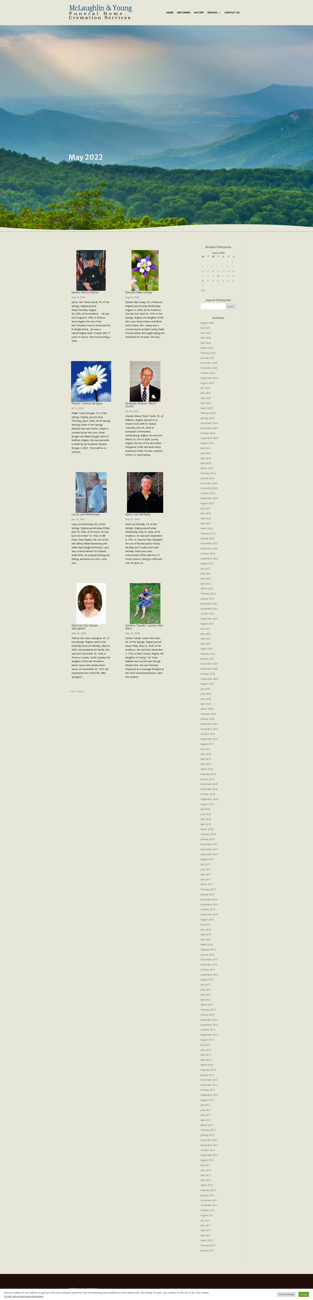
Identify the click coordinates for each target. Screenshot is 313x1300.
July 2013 (205, 1104)
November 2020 (209, 668)
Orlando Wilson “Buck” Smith (141, 404)
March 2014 (207, 1064)
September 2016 (209, 914)
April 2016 (206, 939)
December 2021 (209, 603)
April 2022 (206, 583)
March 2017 (207, 884)
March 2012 (207, 1185)
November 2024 (209, 428)
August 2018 (207, 804)
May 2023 (206, 518)
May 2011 (206, 1230)
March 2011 (207, 1240)
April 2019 (206, 764)
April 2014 (206, 1059)
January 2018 (207, 839)
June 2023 (206, 513)
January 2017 (207, 894)
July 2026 (205, 327)
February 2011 (208, 1245)
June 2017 (206, 869)
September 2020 (209, 678)
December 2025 (209, 362)
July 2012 (205, 1165)
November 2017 (209, 849)
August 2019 (207, 743)
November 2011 (209, 1205)
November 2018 (209, 789)
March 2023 (207, 528)
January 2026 (207, 357)
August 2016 (207, 919)
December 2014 (209, 1019)
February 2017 (208, 889)
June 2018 (206, 814)
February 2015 (208, 1009)
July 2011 (205, 1220)
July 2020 (205, 688)
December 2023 (209, 483)
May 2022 (206, 578)
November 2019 (209, 729)
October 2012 (208, 1150)
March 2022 (207, 588)
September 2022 (209, 558)
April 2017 (206, 879)
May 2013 (206, 1115)
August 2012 (207, 1160)
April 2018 (206, 824)
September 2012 (209, 1155)
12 (212, 271)
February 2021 (208, 653)
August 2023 (207, 503)
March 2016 (207, 944)
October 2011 (208, 1210)
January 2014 (207, 1074)
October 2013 (208, 1089)
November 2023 (209, 488)
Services (212, 12)
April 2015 (206, 999)
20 (218, 276)
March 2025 (207, 408)
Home (169, 12)
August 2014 (207, 1039)
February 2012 (208, 1190)
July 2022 (205, 568)
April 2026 (206, 342)
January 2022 (207, 598)
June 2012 (206, 1170)
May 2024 (206, 458)
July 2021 (205, 628)
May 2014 (206, 1054)
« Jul (203, 290)
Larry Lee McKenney (86, 514)
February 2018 (208, 834)
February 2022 (208, 593)
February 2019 (208, 774)
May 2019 (206, 758)
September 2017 (209, 854)
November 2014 (209, 1024)
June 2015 (206, 989)
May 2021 (206, 638)
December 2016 (209, 899)
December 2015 (209, 959)
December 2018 (209, 784)
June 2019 (206, 754)
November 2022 (209, 548)
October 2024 (208, 433)
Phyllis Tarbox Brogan (87, 403)
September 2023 (209, 498)
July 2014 (205, 1044)
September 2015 (209, 974)
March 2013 (207, 1125)
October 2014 (208, 1029)
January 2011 (207, 1250)
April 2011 (206, 1235)
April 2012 (206, 1180)
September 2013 (209, 1094)
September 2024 (209, 438)
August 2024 (207, 443)
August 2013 (207, 1100)
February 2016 (208, 949)
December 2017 (209, 844)
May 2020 (206, 698)
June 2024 (206, 453)
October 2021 (208, 613)
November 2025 (209, 367)
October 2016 (208, 909)
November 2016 (209, 904)
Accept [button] (303, 1294)
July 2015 (205, 984)
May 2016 (206, 934)
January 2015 (207, 1014)
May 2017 (206, 874)
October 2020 (208, 673)
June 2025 (206, 392)
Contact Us (231, 12)
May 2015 (206, 994)
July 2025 (205, 387)
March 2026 (207, 347)
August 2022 (207, 563)
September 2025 (209, 377)
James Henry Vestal (85, 292)
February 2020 (208, 713)
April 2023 (206, 523)
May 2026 (206, 337)
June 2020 (206, 693)
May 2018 (206, 819)
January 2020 (207, 718)
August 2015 (207, 979)
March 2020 (207, 708)
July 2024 (205, 448)
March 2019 (207, 769)
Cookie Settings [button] (286, 1294)
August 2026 (207, 322)
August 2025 (207, 383)
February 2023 (208, 533)
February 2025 (208, 413)
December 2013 (209, 1079)
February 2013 (208, 1129)
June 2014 (206, 1049)
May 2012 (206, 1175)
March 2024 (207, 468)
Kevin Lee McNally (137, 514)
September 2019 (209, 738)
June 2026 (206, 332)
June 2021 (206, 633)
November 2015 (209, 964)
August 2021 (207, 623)
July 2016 (205, 924)
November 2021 (209, 608)
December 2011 (209, 1200)
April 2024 (206, 463)
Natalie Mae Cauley (138, 292)
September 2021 (209, 618)
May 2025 (206, 398)
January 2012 (207, 1195)
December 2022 (209, 543)
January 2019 (207, 779)
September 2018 (209, 799)
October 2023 (208, 493)
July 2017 (205, 864)
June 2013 (206, 1109)
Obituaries (183, 12)
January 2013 (207, 1135)
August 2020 (207, 683)
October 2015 (208, 969)
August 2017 (207, 859)
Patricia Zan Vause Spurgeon (84, 626)
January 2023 (207, 538)
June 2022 (206, 573)
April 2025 (206, 403)
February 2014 (208, 1069)
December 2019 (209, 723)
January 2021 (207, 658)
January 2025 (207, 418)
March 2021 (207, 648)
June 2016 (206, 929)
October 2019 (208, 733)
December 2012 (209, 1140)
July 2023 (205, 508)
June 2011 (206, 1225)
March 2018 (207, 829)
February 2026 (208, 352)
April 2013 (206, 1120)
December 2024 (209, 423)
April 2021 (206, 643)
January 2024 (207, 478)
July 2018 (205, 809)
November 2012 (209, 1145)
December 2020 (209, 663)
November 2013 (209, 1084)
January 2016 (207, 954)
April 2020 (206, 703)
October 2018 (208, 794)
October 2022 (208, 553)
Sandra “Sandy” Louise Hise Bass (144, 626)
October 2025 (208, 372)
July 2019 (205, 749)
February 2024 (208, 473)
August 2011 (207, 1215)
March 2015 (207, 1004)
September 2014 (209, 1034)
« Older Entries (76, 691)
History (199, 12)
